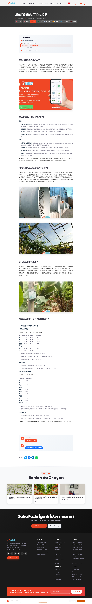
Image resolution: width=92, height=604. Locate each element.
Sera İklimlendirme (41, 557)
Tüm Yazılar (24, 32)
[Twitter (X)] (22, 553)
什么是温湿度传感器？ (28, 48)
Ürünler (23, 3)
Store (81, 3)
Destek (52, 3)
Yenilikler (57, 576)
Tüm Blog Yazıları (40, 526)
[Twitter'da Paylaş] (25, 457)
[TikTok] (25, 553)
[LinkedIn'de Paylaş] (32, 457)
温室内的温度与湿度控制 (27, 41)
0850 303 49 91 (76, 569)
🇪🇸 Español (55, 21)
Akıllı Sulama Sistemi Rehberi (77, 555)
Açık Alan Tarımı (58, 544)
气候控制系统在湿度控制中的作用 (30, 45)
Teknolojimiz (58, 572)
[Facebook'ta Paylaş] (29, 457)
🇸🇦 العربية (40, 21)
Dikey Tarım (57, 552)
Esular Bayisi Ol (14, 558)
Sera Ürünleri (40, 547)
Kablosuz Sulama (41, 544)
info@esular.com (77, 574)
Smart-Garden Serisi (42, 552)
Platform (40, 3)
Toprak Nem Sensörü (42, 542)
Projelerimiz (57, 574)
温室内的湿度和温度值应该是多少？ (30, 50)
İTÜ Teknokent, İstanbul (78, 576)
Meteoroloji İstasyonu (42, 549)
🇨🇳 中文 (33, 21)
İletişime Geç (55, 526)
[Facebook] (8, 553)
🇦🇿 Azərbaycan (64, 21)
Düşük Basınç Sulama (60, 557)
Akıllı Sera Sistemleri (31, 440)
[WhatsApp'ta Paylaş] (36, 457)
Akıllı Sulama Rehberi (77, 542)
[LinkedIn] (15, 553)
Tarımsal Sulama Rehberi (78, 558)
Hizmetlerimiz (58, 579)
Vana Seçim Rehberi (77, 549)
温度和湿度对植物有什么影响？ (29, 43)
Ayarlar (73, 601)
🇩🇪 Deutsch (73, 21)
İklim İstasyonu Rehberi (77, 544)
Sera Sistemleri (58, 547)
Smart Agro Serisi (41, 554)
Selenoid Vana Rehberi (77, 547)
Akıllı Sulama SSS (76, 561)
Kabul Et (82, 601)
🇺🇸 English (26, 21)
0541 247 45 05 (77, 572)
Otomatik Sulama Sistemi (61, 542)
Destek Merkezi (77, 579)
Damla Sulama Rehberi (77, 552)
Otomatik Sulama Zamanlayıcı (59, 560)
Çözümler (31, 3)
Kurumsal (59, 3)
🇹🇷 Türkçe (18, 21)
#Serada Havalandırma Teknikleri (34, 447)
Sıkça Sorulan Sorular (77, 563)
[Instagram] (11, 553)
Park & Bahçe (58, 554)
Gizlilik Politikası (43, 602)
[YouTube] (18, 553)
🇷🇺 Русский (47, 21)
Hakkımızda (57, 569)
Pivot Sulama (58, 549)
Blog (46, 3)
